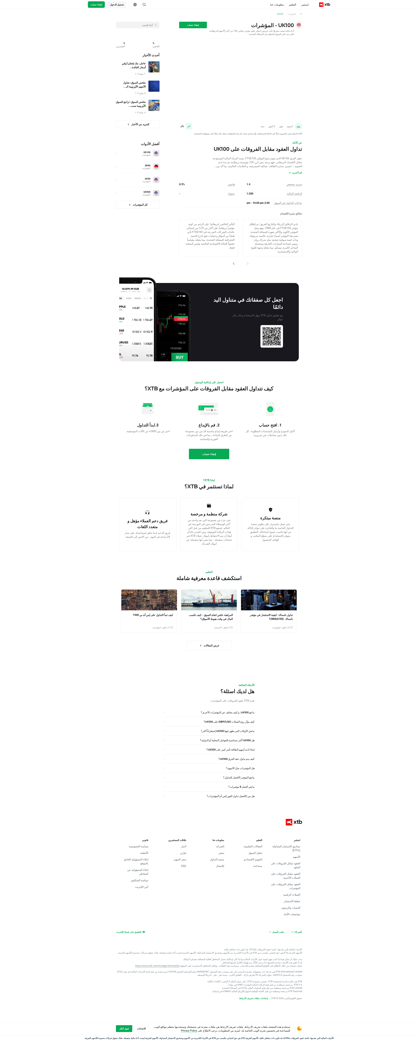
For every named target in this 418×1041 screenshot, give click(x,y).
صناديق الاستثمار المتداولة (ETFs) (286, 848)
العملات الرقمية (291, 894)
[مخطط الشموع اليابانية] (182, 126)
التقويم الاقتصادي (253, 859)
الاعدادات (141, 1028)
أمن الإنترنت (141, 886)
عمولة (231, 193)
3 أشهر (271, 126)
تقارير (183, 852)
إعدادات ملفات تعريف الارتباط (253, 998)
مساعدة (257, 866)
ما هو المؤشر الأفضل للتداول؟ (239, 777)
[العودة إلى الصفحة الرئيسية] (301, 14)
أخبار (183, 846)
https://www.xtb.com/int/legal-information (157, 965)
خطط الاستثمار (292, 901)
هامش (231, 184)
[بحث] (144, 4)
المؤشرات (292, 14)
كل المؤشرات (140, 204)
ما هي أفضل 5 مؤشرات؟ (241, 786)
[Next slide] (234, 263)
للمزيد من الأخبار (140, 124)
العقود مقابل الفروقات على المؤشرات (285, 886)
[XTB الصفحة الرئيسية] (324, 5)
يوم (298, 126)
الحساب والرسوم (291, 907)
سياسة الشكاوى (139, 880)
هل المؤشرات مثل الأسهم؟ (240, 768)
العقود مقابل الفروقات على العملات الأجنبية (285, 875)
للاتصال (220, 866)
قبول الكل (124, 1028)
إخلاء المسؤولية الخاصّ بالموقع (136, 861)
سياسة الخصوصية (138, 846)
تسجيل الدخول (117, 4)
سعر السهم (180, 859)
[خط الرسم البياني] (189, 126)
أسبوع (290, 126)
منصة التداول (217, 859)
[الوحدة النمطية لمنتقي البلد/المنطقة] (135, 4)
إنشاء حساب (96, 4)
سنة (263, 126)
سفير (221, 852)
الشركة (220, 846)
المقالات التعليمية (253, 846)
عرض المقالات (211, 645)
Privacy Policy (189, 1030)
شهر (281, 126)
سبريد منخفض (294, 184)
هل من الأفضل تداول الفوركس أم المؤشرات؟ (231, 796)
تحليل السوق (255, 852)
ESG (183, 866)
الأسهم (296, 856)
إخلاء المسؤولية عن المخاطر (137, 871)
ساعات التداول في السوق (288, 202)
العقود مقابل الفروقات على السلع (285, 865)
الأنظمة (144, 852)
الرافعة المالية (294, 193)
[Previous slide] (247, 263)
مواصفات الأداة (292, 914)
